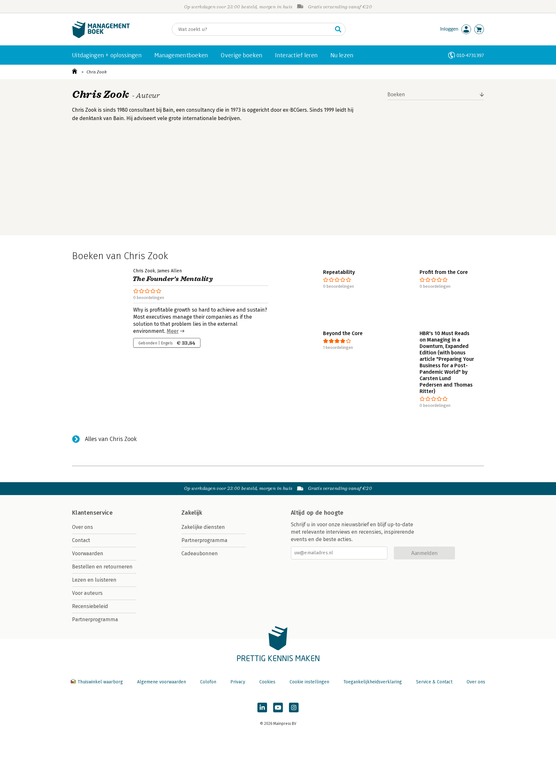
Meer (173, 331)
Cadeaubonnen (199, 553)
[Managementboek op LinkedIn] (262, 707)
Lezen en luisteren (94, 580)
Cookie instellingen (309, 682)
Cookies (267, 682)
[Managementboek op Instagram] (294, 707)
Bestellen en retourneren (102, 567)
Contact (81, 540)
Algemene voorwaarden (161, 682)
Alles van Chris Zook (111, 439)
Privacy (237, 682)
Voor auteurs (87, 593)
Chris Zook (97, 72)
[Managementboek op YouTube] (278, 707)
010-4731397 (470, 55)
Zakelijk (191, 512)
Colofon (208, 682)
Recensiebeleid (90, 606)
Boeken (396, 94)
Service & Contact (434, 682)
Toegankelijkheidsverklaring (372, 682)
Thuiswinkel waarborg (100, 682)
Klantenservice (92, 512)
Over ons (82, 527)
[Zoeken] (338, 29)
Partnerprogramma (95, 619)
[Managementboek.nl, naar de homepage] (101, 36)
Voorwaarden (87, 553)
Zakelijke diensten (203, 527)
